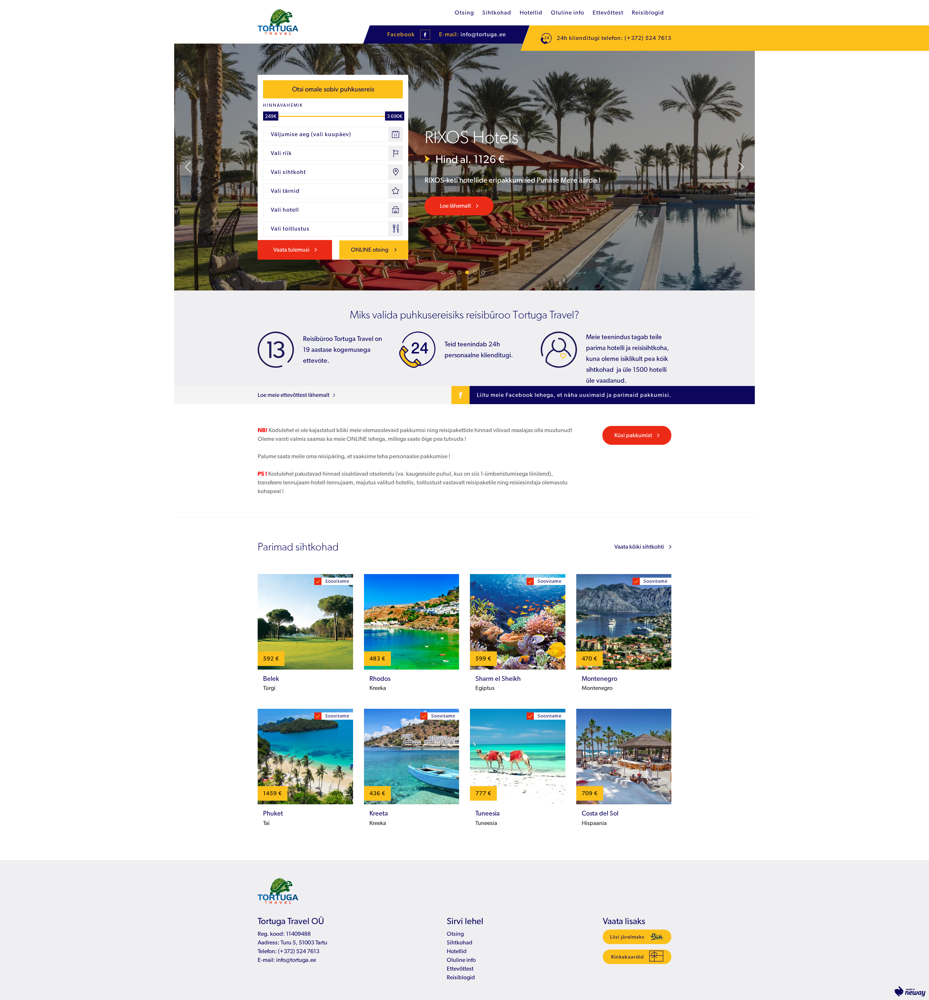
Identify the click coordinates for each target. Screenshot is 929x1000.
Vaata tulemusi (291, 249)
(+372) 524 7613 (298, 951)
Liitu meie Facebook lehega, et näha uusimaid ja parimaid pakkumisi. (574, 394)
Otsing (464, 13)
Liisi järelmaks (627, 937)
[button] (188, 167)
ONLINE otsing (370, 249)
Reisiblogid (648, 13)
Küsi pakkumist (633, 435)
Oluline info (567, 13)
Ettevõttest (608, 13)
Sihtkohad (496, 13)
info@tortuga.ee (483, 34)
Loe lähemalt (455, 205)
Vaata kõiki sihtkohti (639, 546)
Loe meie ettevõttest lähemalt (294, 394)
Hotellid (531, 13)
